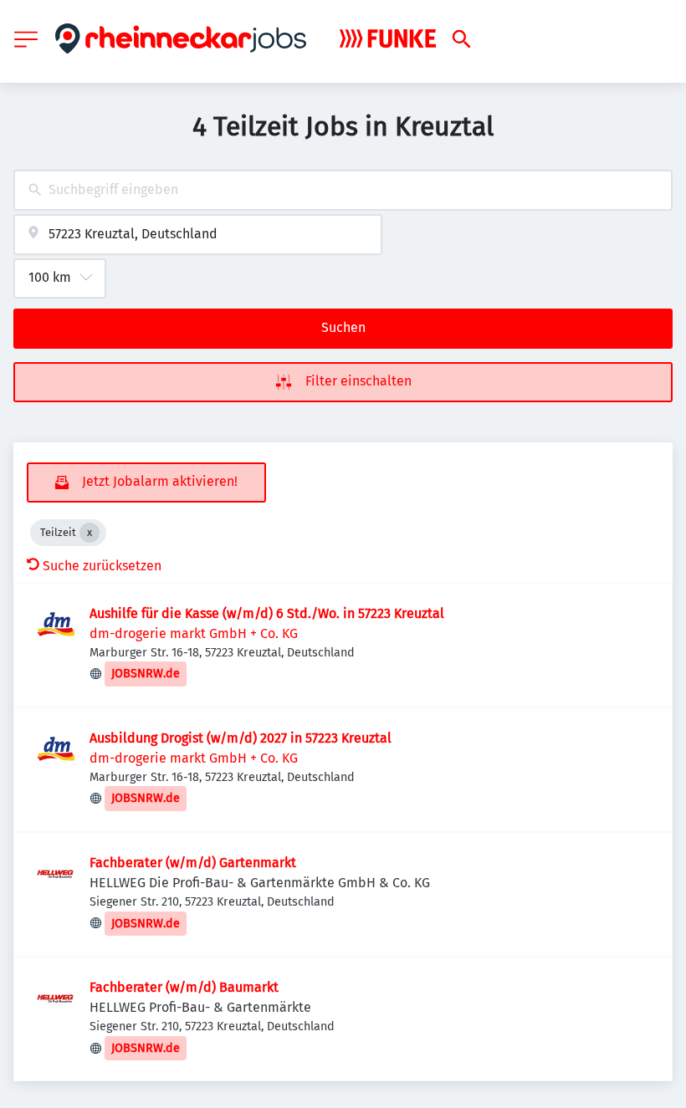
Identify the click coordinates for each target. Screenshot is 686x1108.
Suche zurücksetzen (102, 566)
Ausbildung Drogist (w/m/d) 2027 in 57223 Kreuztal (241, 738)
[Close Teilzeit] (89, 533)
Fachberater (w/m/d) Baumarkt (184, 987)
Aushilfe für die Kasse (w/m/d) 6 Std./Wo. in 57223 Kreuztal (267, 613)
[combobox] (343, 190)
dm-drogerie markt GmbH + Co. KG (194, 633)
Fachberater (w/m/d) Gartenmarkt (193, 863)
